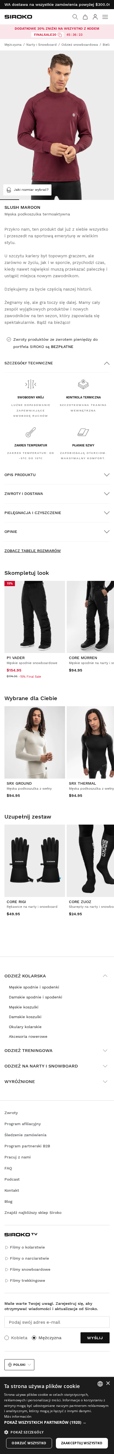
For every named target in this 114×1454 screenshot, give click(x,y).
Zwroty (11, 1112)
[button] (57, 1422)
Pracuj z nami (17, 1157)
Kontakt (11, 1190)
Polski (19, 1365)
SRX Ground (19, 783)
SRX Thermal (82, 783)
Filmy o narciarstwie (29, 1258)
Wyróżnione (19, 1081)
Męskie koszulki (23, 1007)
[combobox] (100, 1384)
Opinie (10, 531)
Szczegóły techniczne (28, 363)
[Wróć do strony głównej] (18, 17)
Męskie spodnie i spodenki (34, 987)
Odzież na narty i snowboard (41, 1066)
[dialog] (57, 1415)
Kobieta (19, 1337)
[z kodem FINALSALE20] (60, 35)
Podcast (12, 1179)
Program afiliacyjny (22, 1124)
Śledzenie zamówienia (25, 1135)
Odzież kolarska (25, 975)
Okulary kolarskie (25, 1027)
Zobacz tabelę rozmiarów (32, 550)
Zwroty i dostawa (23, 493)
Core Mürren (83, 657)
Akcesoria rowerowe (28, 1036)
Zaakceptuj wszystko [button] (82, 1443)
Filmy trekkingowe (27, 1280)
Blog (8, 1201)
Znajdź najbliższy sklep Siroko (32, 1212)
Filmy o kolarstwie (27, 1247)
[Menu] (105, 16)
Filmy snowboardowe (30, 1269)
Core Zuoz (80, 901)
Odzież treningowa (28, 1050)
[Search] (75, 16)
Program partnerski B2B (27, 1146)
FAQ (8, 1168)
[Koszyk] (85, 17)
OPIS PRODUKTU (20, 474)
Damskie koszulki (25, 1017)
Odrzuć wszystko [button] (29, 1443)
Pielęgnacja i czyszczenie (32, 512)
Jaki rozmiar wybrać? (31, 190)
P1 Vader (16, 657)
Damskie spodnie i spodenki (35, 997)
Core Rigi (16, 901)
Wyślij (95, 1338)
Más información (18, 1416)
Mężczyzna (49, 1337)
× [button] (108, 1383)
